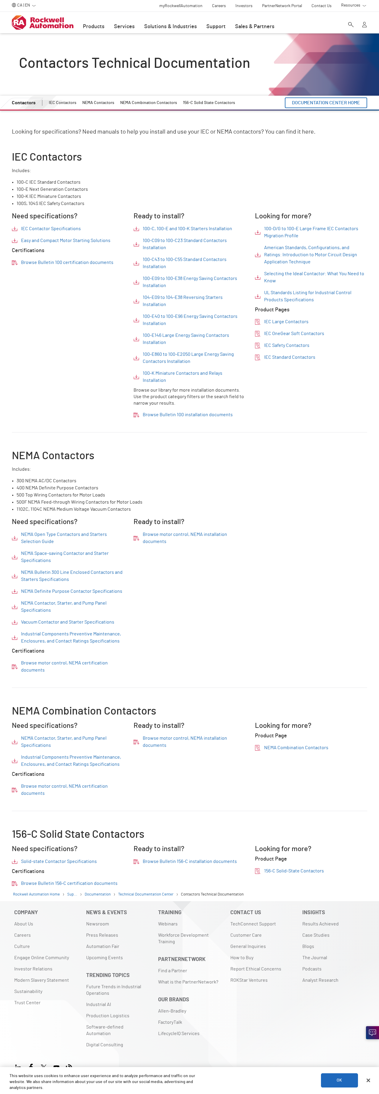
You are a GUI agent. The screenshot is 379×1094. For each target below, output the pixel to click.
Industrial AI (98, 1004)
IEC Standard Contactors (289, 357)
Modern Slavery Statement (41, 980)
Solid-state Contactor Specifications (59, 861)
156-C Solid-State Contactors (294, 871)
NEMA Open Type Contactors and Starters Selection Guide (64, 538)
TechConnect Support (253, 924)
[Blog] (69, 1066)
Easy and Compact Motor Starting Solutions (65, 240)
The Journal (314, 957)
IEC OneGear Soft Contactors (294, 333)
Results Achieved (320, 924)
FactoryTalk (170, 1022)
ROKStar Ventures (249, 980)
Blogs (308, 946)
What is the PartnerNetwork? (188, 982)
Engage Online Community (41, 957)
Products (94, 26)
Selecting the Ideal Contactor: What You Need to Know (314, 277)
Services (124, 26)
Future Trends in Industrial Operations (113, 990)
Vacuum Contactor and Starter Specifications (67, 622)
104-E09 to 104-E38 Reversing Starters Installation (183, 301)
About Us (23, 924)
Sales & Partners (254, 26)
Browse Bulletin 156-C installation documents (190, 861)
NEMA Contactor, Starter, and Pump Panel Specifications (64, 607)
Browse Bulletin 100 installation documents (188, 414)
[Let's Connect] (372, 1032)
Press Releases (102, 935)
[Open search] (351, 25)
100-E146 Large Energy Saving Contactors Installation (186, 339)
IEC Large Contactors (286, 321)
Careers (22, 935)
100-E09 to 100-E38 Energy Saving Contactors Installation (190, 282)
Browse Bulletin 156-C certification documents (69, 883)
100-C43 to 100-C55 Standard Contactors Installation (185, 263)
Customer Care (246, 935)
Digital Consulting (104, 1044)
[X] (43, 1066)
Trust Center (27, 1002)
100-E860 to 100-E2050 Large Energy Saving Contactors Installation (188, 358)
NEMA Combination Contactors (296, 747)
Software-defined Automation (104, 1030)
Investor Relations (33, 969)
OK (339, 1080)
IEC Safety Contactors (286, 345)
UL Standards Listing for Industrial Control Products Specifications (307, 296)
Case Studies (316, 935)
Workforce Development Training (183, 938)
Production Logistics (107, 1015)
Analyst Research (320, 980)
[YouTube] (56, 1066)
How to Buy (241, 957)
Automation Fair (102, 946)
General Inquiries (248, 946)
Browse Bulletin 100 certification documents (67, 262)
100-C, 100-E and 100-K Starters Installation (187, 228)
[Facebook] (31, 1066)
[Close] (368, 1080)
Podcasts (312, 969)
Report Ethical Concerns (255, 969)
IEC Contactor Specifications (51, 228)
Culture (22, 946)
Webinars (168, 924)
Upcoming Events (104, 957)
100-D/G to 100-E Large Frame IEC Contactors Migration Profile (311, 232)
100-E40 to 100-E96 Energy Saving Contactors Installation (190, 320)
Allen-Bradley (172, 1011)
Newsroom (97, 924)
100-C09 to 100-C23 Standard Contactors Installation (185, 244)
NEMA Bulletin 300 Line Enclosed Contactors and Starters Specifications (72, 576)
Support (216, 26)
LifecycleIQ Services (179, 1033)
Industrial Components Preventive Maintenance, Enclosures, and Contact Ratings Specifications (71, 637)
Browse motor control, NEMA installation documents (185, 538)
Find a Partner (172, 970)
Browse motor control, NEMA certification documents (64, 666)
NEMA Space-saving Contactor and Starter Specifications (65, 557)
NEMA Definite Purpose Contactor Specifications (71, 591)
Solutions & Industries (170, 26)
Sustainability (28, 991)
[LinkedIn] (19, 1066)
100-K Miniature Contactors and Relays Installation (182, 377)
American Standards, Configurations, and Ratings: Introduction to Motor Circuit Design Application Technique (310, 254)
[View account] (364, 25)
